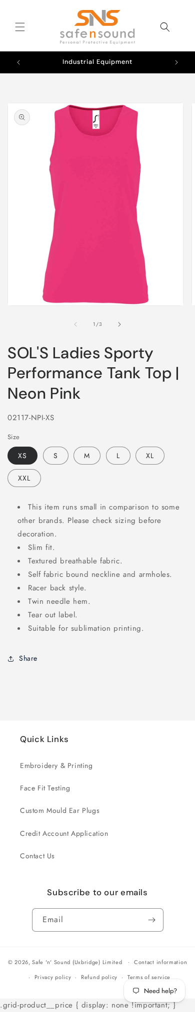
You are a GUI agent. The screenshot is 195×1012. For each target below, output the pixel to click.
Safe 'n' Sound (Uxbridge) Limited (77, 962)
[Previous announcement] (19, 62)
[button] (20, 27)
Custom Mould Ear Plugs (60, 810)
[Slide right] (119, 324)
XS (22, 456)
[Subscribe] (152, 920)
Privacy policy (53, 977)
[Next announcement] (177, 62)
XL (150, 456)
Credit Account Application (64, 833)
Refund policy (99, 977)
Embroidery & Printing (56, 765)
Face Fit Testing (45, 788)
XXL (24, 478)
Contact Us (37, 856)
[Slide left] (75, 324)
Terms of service (149, 977)
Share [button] (28, 658)
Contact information (160, 962)
